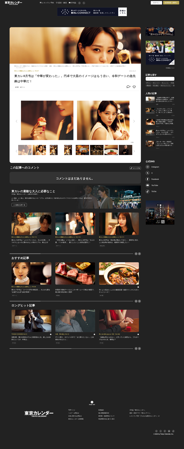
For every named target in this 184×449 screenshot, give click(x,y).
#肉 (174, 85)
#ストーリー (156, 83)
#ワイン (149, 83)
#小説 (172, 83)
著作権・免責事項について (106, 416)
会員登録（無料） (171, 3)
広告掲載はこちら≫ (170, 68)
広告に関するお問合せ (75, 416)
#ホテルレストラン (166, 85)
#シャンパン (165, 83)
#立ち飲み (155, 85)
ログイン (156, 3)
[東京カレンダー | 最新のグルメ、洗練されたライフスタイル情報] (22, 3)
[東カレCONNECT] (92, 11)
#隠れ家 (149, 85)
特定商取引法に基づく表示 (106, 419)
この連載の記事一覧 (19, 205)
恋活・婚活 (62, 3)
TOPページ (71, 410)
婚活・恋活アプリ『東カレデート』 (140, 413)
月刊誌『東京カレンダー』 (138, 410)
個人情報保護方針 (103, 413)
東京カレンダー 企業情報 (75, 419)
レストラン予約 (47, 3)
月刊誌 (73, 3)
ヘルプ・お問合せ (73, 413)
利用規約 (101, 410)
